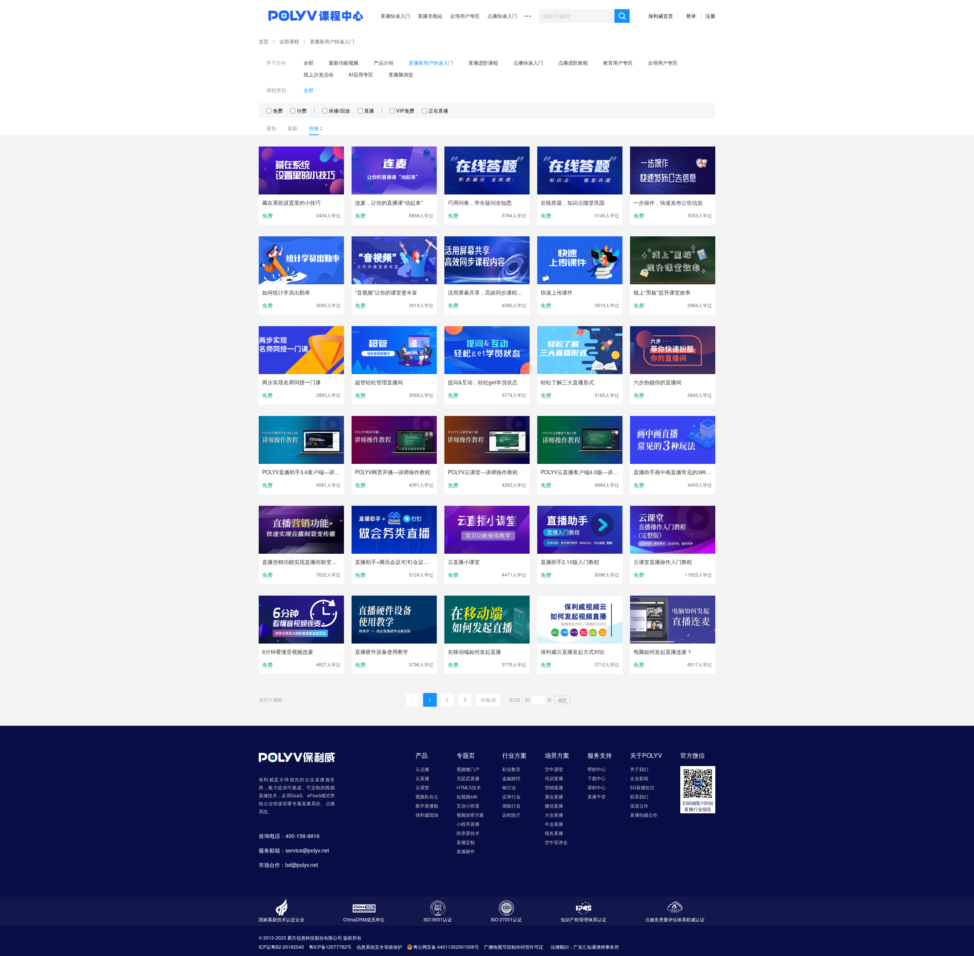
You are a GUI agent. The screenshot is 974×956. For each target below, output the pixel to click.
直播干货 (596, 796)
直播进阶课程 (483, 62)
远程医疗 (511, 814)
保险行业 (511, 805)
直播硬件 (466, 851)
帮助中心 (596, 769)
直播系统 (311, 803)
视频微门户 (468, 769)
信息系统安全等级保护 (379, 946)
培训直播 (554, 778)
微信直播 (554, 805)
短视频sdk (467, 796)
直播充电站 (430, 15)
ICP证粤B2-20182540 (281, 946)
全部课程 (289, 41)
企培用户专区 (465, 15)
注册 (710, 15)
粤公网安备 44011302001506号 (446, 946)
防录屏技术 (468, 833)
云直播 (422, 778)
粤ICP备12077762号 (330, 946)
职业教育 (511, 769)
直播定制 (466, 842)
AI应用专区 (361, 74)
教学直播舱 (426, 805)
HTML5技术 (469, 787)
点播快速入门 (502, 15)
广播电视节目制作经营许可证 (513, 946)
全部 (309, 62)
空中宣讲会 (556, 842)
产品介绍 (383, 62)
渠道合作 (639, 805)
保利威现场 (426, 814)
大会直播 (554, 814)
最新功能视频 (343, 62)
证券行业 (511, 796)
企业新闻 (639, 778)
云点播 (422, 769)
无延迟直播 (468, 778)
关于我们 (639, 769)
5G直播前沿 (642, 787)
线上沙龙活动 (318, 74)
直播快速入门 (395, 15)
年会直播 (554, 824)
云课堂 (422, 787)
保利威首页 (661, 15)
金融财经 (511, 778)
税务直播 (554, 833)
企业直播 (315, 779)
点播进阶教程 (573, 62)
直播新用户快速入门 (332, 41)
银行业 (509, 787)
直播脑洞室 (400, 74)
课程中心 (596, 787)
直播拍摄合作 (643, 814)
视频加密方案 (470, 814)
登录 (691, 15)
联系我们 (639, 796)
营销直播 (554, 787)
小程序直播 (468, 824)
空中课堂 (554, 769)
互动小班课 (468, 805)
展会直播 (554, 796)
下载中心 (596, 778)
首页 (264, 41)
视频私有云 (426, 796)
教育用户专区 (618, 62)
